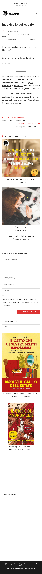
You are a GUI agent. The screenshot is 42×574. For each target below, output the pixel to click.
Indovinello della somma (21, 236)
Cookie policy (23, 568)
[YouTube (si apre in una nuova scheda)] (22, 5)
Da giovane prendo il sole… (21, 179)
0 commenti (31, 40)
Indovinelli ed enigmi (13, 35)
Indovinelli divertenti (14, 109)
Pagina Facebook (12, 494)
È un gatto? (21, 227)
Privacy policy (12, 568)
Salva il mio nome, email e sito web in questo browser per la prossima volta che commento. (20, 302)
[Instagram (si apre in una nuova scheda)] (20, 5)
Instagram (18, 85)
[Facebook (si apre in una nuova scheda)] (17, 5)
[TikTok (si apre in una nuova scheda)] (25, 5)
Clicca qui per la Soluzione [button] (19, 58)
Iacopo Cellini (10, 32)
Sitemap (32, 568)
